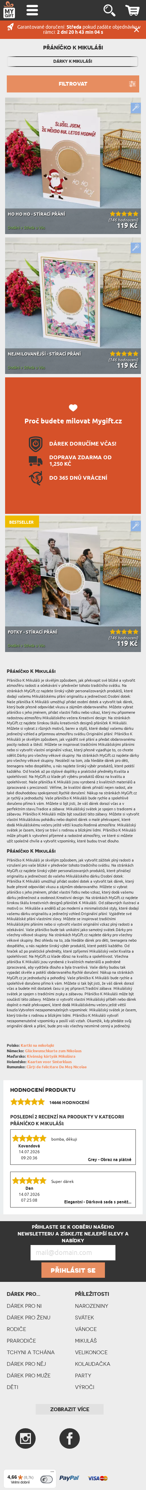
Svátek (84, 1317)
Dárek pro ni (24, 1306)
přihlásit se (73, 1270)
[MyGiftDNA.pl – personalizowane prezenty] (9, 10)
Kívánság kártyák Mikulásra (51, 1056)
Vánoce (86, 1329)
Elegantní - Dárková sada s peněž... (97, 1202)
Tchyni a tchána (31, 1352)
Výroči (84, 1387)
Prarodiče (21, 1341)
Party (83, 1375)
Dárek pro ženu (28, 1317)
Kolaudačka (92, 1364)
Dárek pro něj (26, 1364)
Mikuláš (86, 1341)
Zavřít (136, 29)
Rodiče (16, 1329)
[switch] (46, 1479)
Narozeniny (91, 1306)
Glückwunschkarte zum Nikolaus (53, 1051)
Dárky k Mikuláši (72, 61)
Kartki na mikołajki (37, 1045)
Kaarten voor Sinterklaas (50, 1062)
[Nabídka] (52, 1473)
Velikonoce (91, 1352)
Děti (12, 1387)
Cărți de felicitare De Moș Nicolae (56, 1067)
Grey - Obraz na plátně (109, 1160)
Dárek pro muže (29, 1375)
